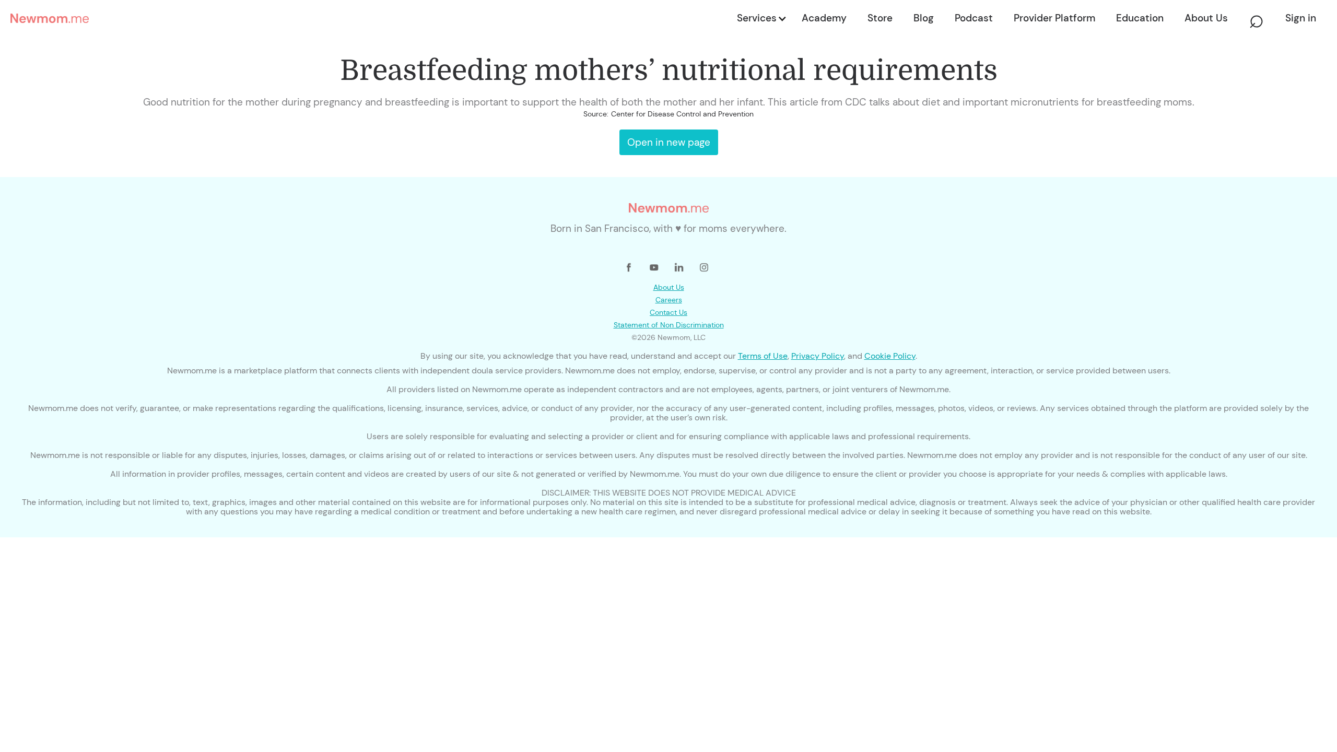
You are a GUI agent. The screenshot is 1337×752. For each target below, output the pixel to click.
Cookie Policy (890, 355)
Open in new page (668, 142)
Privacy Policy (817, 355)
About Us (668, 287)
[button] (761, 18)
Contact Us (668, 312)
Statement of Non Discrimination (669, 325)
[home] (370, 18)
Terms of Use (763, 355)
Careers (668, 299)
